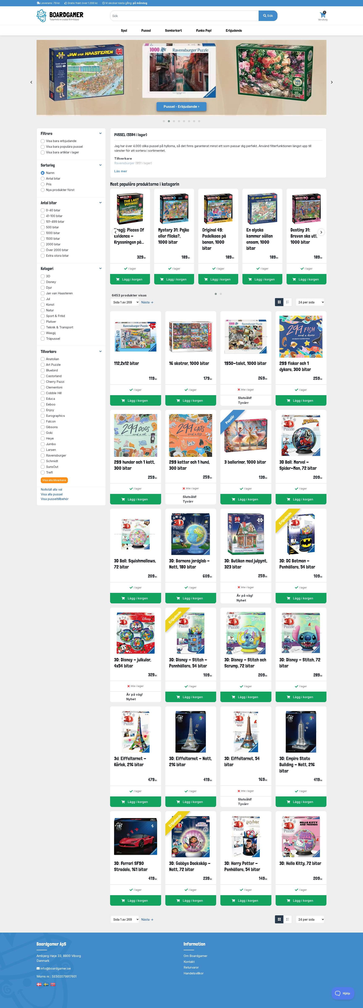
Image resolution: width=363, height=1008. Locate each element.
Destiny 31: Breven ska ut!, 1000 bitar (304, 236)
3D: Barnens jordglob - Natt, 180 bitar (189, 564)
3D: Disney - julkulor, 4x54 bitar (132, 662)
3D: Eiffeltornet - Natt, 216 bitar (190, 761)
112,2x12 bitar (126, 363)
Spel (124, 30)
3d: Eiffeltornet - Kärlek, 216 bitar (130, 761)
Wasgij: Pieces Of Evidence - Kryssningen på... (129, 236)
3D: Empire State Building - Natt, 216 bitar (297, 765)
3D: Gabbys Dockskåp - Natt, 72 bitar (189, 866)
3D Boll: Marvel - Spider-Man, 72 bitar (298, 465)
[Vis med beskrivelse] (287, 302)
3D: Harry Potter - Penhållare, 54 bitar (242, 866)
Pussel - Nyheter (180, 106)
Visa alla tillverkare (54, 480)
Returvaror (191, 967)
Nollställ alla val (51, 489)
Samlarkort (173, 30)
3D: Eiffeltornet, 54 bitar (242, 761)
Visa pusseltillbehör (54, 499)
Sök (269, 16)
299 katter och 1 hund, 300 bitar (189, 465)
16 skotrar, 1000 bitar (189, 363)
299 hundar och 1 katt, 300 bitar (134, 465)
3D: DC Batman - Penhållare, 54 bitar (297, 564)
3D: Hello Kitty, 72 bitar (300, 863)
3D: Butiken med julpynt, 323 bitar (245, 564)
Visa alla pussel (52, 494)
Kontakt (189, 962)
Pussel (146, 30)
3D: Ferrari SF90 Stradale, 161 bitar (130, 866)
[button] (163, 121)
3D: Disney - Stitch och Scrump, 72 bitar (245, 662)
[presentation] (31, 82)
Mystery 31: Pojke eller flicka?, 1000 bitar (173, 236)
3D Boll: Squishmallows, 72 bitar (135, 564)
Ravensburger (124, 163)
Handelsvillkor (194, 973)
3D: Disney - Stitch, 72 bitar (299, 662)
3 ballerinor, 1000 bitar (245, 462)
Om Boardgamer (195, 956)
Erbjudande (234, 30)
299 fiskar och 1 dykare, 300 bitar (295, 366)
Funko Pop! (204, 30)
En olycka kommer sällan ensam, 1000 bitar (259, 239)
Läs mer (120, 171)
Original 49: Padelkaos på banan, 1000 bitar (214, 239)
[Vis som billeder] (279, 302)
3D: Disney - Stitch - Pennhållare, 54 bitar (188, 662)
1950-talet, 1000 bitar (245, 363)
